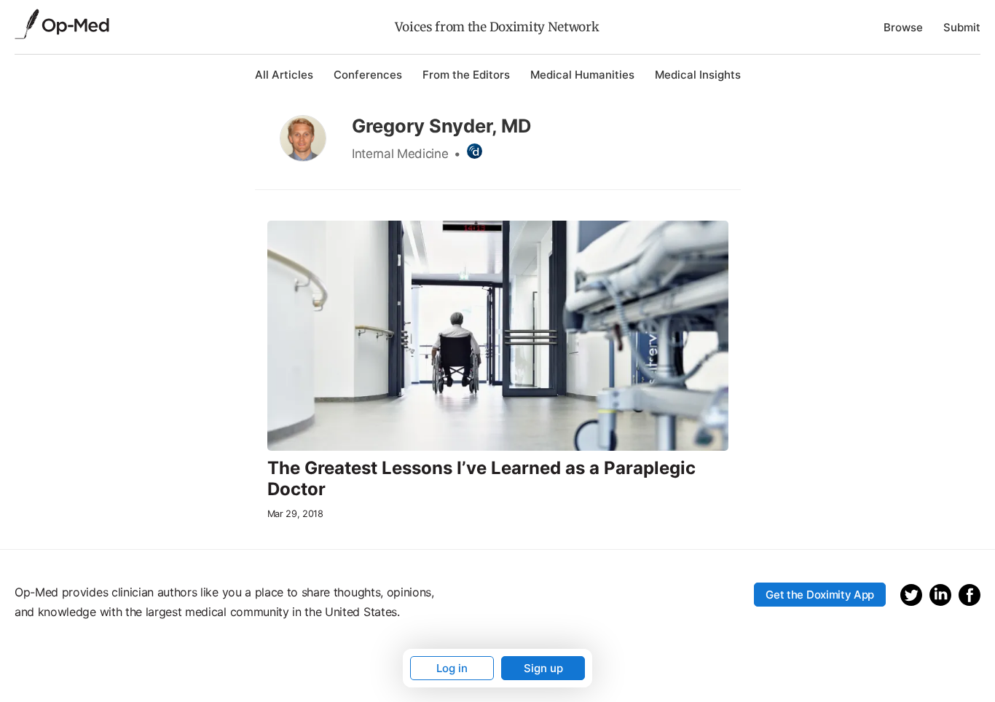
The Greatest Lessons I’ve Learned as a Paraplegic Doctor (481, 479)
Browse (903, 27)
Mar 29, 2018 (295, 513)
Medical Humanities (582, 74)
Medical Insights (698, 74)
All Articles (284, 74)
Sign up (543, 668)
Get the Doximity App (820, 595)
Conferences (368, 74)
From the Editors (466, 74)
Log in (452, 668)
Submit (961, 27)
